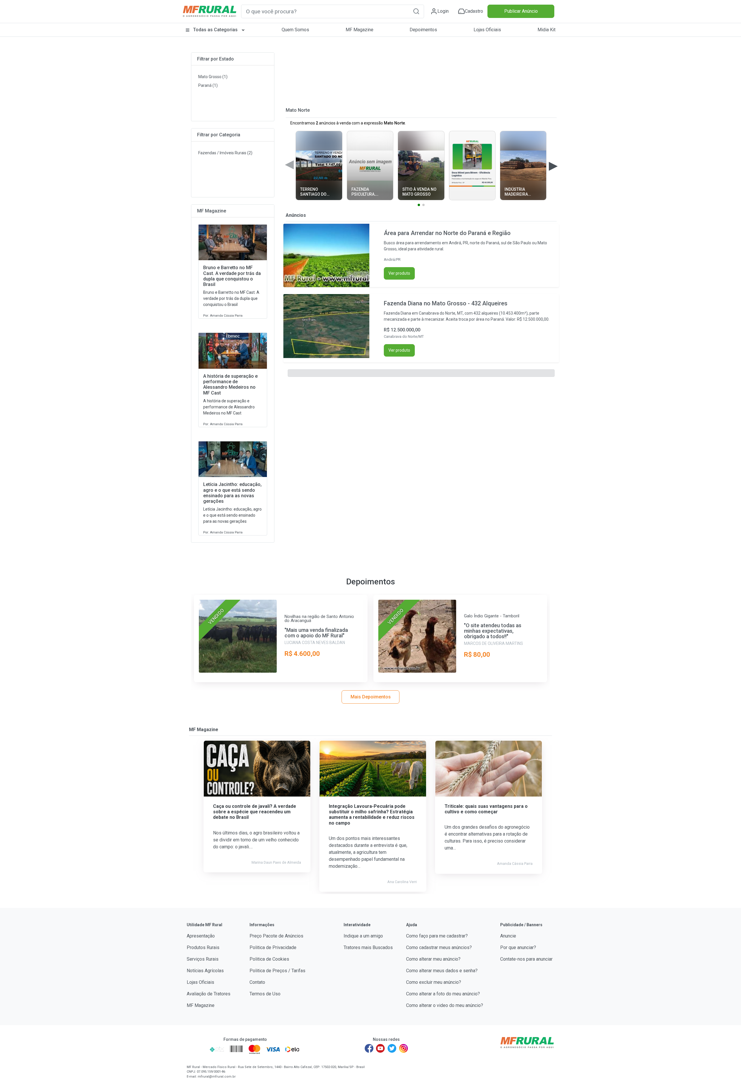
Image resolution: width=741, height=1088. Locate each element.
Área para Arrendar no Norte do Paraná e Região (447, 233)
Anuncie (508, 936)
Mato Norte (298, 110)
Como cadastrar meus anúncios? (439, 947)
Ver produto (399, 273)
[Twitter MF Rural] (392, 1048)
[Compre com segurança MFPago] (196, 1049)
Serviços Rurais (203, 959)
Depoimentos (423, 29)
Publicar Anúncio (521, 11)
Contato (257, 982)
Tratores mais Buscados (368, 947)
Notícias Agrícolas (205, 970)
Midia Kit (546, 29)
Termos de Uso (265, 994)
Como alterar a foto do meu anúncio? (443, 994)
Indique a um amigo (363, 936)
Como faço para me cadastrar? (437, 936)
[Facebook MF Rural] (369, 1048)
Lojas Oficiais (487, 29)
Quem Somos (295, 29)
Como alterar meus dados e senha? (442, 970)
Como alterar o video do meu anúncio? (444, 1005)
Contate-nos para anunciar (526, 959)
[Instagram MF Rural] (403, 1048)
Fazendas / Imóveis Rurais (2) (225, 153)
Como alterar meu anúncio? (433, 959)
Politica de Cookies (269, 959)
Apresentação (201, 936)
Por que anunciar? (518, 947)
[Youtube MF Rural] (380, 1048)
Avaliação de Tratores (208, 994)
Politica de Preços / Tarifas (277, 970)
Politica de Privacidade (273, 947)
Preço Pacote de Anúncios (276, 936)
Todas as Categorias (215, 29)
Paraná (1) (208, 85)
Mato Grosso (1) (213, 76)
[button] (416, 11)
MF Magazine (359, 29)
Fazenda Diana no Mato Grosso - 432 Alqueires (445, 303)
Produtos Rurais (203, 947)
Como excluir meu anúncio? (433, 982)
